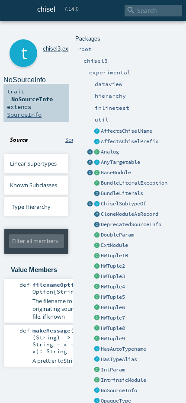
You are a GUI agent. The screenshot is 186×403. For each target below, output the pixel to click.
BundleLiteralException (134, 183)
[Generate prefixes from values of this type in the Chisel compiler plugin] (96, 141)
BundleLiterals (122, 193)
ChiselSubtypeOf (123, 204)
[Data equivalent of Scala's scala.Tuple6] (96, 307)
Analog (110, 152)
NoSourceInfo (119, 390)
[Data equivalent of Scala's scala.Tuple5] (96, 297)
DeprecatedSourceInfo (131, 224)
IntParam (113, 370)
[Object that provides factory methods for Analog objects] (90, 152)
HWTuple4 (113, 287)
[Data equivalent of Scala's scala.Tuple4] (96, 287)
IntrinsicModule (123, 380)
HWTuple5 (113, 297)
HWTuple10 (114, 256)
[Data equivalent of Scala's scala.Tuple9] (96, 256)
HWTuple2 (113, 266)
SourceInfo (24, 114)
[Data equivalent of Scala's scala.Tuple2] (96, 266)
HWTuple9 (113, 339)
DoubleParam (117, 235)
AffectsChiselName (126, 131)
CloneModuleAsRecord (129, 214)
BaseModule (116, 173)
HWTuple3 (113, 276)
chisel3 (52, 48)
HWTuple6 (113, 307)
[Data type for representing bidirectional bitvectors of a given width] (96, 152)
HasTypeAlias (119, 359)
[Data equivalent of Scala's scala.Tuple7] (96, 318)
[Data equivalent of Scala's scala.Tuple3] (96, 276)
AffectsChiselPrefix (129, 141)
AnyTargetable (120, 162)
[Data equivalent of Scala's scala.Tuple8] (96, 328)
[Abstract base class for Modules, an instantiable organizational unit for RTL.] (96, 173)
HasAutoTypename (123, 349)
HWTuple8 (113, 328)
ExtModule (114, 245)
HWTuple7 (113, 318)
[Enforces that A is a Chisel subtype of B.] (96, 204)
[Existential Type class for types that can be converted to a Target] (96, 162)
